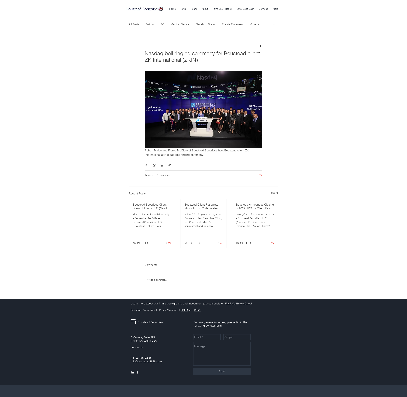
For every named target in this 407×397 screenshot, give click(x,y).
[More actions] (260, 45)
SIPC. (197, 310)
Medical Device (180, 24)
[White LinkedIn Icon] (132, 372)
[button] (263, 9)
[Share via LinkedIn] (161, 165)
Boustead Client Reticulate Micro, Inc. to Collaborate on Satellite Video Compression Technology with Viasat (202, 206)
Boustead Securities (150, 322)
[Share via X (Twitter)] (153, 165)
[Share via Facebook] (146, 165)
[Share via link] (169, 165)
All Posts (134, 24)
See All (274, 192)
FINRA (184, 310)
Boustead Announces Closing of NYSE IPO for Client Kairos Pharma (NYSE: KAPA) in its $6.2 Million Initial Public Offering (255, 206)
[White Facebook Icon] (137, 372)
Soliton (150, 24)
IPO (162, 24)
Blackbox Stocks (206, 24)
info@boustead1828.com (146, 361)
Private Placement (232, 24)
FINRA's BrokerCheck (239, 303)
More (253, 24)
